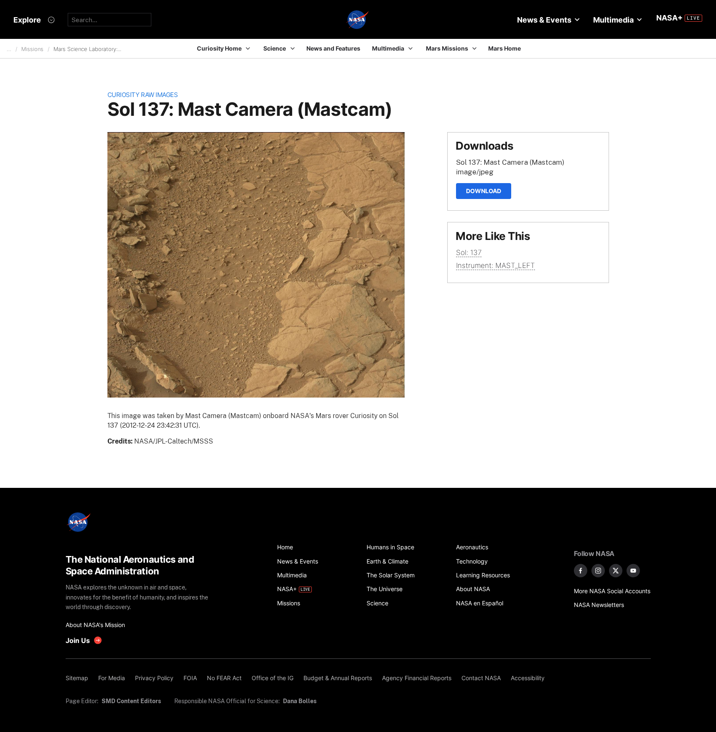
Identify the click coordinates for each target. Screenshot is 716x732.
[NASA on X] (615, 570)
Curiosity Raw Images (142, 95)
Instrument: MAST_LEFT (495, 265)
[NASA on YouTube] (633, 570)
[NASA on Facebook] (580, 570)
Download (483, 190)
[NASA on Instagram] (598, 570)
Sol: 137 (469, 252)
